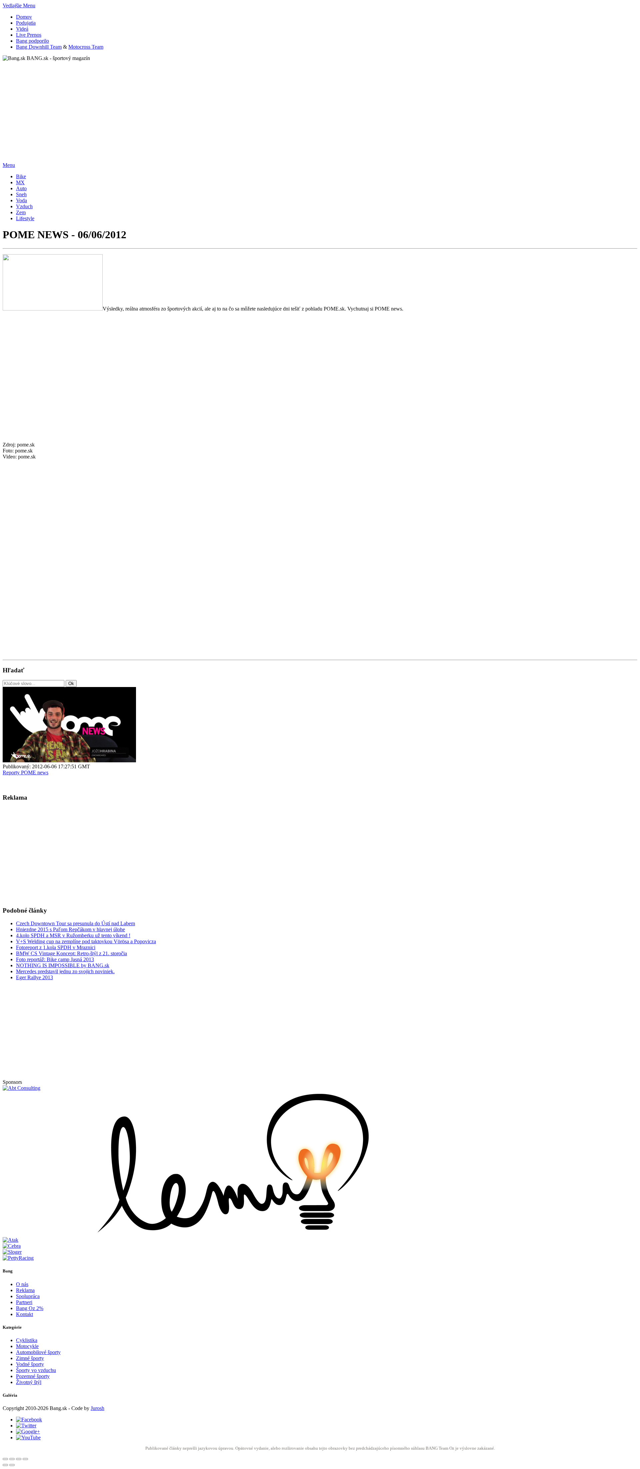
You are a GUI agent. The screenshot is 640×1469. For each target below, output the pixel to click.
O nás (22, 1284)
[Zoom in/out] (25, 1459)
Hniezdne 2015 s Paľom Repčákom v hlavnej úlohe (70, 929)
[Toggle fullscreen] (18, 1459)
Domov (24, 17)
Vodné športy (30, 1364)
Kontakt (24, 1314)
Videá (22, 29)
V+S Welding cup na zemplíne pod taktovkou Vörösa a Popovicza (86, 941)
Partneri (24, 1302)
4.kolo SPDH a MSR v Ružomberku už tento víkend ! (73, 935)
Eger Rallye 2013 (34, 977)
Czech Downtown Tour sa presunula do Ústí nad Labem (75, 923)
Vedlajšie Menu (19, 5)
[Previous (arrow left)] (5, 1465)
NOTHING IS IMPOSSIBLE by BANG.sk (62, 965)
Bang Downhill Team (39, 47)
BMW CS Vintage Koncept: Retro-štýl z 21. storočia (71, 953)
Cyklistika (26, 1340)
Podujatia (26, 23)
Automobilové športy (38, 1352)
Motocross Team (85, 47)
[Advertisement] (203, 108)
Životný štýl (28, 1382)
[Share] (12, 1459)
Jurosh (97, 1408)
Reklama (25, 1290)
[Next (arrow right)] (12, 1465)
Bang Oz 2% (29, 1308)
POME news (34, 772)
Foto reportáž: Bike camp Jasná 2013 (55, 959)
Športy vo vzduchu (36, 1370)
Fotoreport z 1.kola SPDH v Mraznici (55, 947)
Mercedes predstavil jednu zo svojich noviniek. (65, 971)
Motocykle (27, 1346)
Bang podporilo (32, 41)
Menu (9, 165)
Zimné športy (30, 1358)
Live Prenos (28, 35)
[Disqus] (320, 566)
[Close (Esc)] (5, 1459)
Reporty (12, 772)
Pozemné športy (33, 1376)
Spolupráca (28, 1296)
